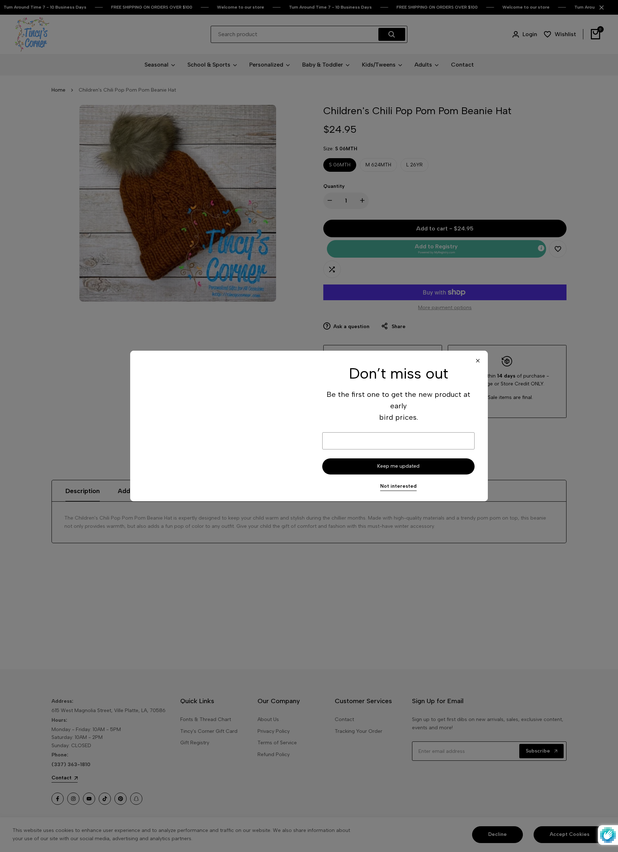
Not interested (398, 486)
